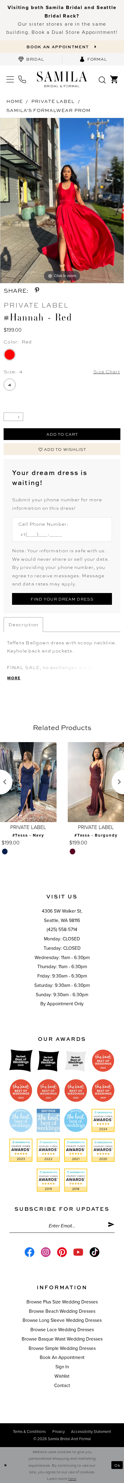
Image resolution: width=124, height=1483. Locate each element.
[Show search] (102, 79)
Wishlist (62, 1376)
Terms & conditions (29, 1431)
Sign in (62, 1367)
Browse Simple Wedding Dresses (62, 1348)
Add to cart (62, 434)
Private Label (53, 101)
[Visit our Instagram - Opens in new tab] (46, 1252)
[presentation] (37, 782)
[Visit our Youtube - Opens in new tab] (78, 1252)
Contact (62, 1385)
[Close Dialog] (5, 1465)
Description (23, 624)
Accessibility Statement (91, 1431)
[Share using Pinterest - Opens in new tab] (37, 290)
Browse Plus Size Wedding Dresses (62, 1302)
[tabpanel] (62, 200)
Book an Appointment (62, 1357)
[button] (10, 79)
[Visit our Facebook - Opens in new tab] (29, 1252)
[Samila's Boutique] (62, 79)
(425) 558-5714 (62, 929)
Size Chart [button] (106, 371)
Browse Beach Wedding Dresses (62, 1311)
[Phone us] (22, 79)
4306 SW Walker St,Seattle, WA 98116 (62, 915)
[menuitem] (31, 59)
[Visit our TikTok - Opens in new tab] (94, 1252)
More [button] (14, 678)
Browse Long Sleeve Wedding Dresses (62, 1320)
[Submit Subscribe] (111, 1226)
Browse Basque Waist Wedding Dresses (62, 1339)
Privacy (58, 1431)
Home (14, 101)
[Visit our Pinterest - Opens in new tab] (62, 1252)
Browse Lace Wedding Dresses (62, 1329)
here (72, 1478)
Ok (117, 1465)
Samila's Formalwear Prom (48, 110)
